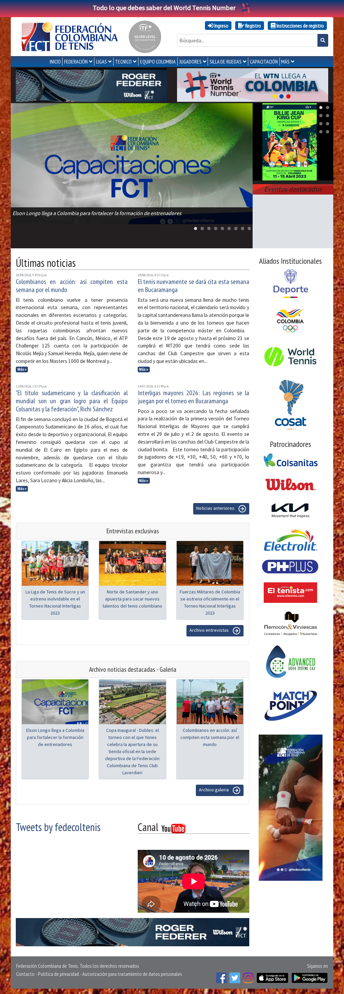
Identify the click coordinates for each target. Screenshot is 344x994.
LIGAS (101, 61)
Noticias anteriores (215, 508)
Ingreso (220, 25)
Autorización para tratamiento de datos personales (132, 973)
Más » (22, 369)
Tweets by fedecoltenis (58, 827)
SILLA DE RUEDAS (226, 61)
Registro (252, 25)
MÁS (285, 61)
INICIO (55, 61)
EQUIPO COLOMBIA (158, 61)
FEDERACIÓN (76, 61)
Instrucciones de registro (299, 25)
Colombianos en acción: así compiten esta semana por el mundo (72, 285)
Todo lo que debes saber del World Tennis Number (164, 7)
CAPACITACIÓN (264, 61)
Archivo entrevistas (209, 630)
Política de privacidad (58, 973)
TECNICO (123, 61)
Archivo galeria (214, 790)
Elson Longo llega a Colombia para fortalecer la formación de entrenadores (55, 737)
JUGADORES (190, 61)
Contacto (25, 973)
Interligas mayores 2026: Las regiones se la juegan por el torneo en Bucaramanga (194, 396)
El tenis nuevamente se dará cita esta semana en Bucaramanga (194, 285)
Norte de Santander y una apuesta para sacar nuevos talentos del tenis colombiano (132, 599)
